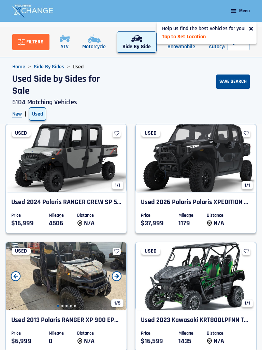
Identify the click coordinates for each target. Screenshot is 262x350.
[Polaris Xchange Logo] (32, 11)
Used (37, 114)
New (17, 114)
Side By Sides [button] (49, 66)
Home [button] (18, 66)
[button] (58, 306)
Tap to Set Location (184, 36)
